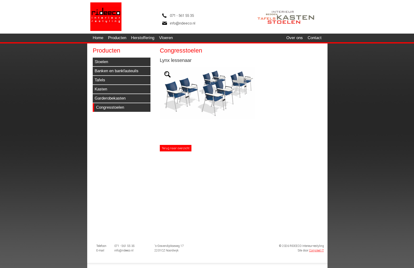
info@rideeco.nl (182, 23)
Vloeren (166, 38)
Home (98, 38)
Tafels (100, 80)
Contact (315, 38)
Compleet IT (316, 250)
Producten (117, 38)
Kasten (101, 89)
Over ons (294, 38)
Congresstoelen (110, 107)
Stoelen (101, 62)
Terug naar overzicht (176, 148)
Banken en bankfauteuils (116, 71)
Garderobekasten (110, 98)
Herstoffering (142, 38)
